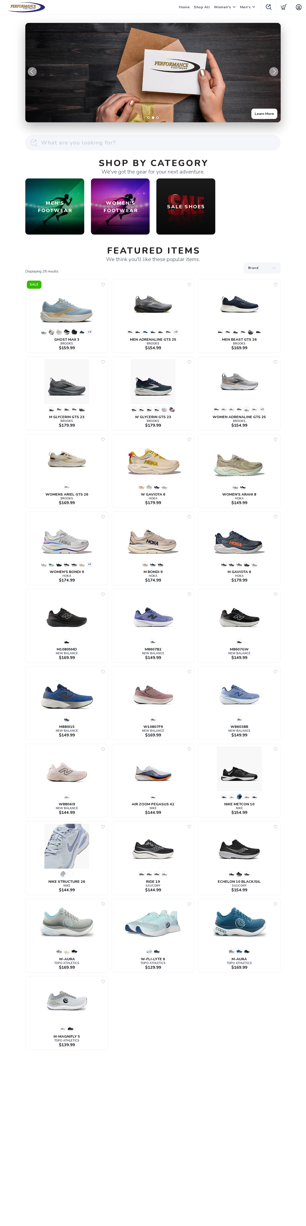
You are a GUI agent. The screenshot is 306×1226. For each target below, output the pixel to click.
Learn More (264, 113)
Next (273, 71)
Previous (32, 71)
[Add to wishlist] (103, 284)
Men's (245, 7)
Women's (222, 7)
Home (184, 7)
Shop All (202, 7)
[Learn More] (153, 72)
